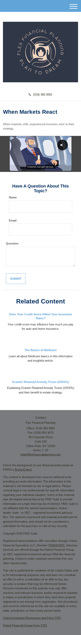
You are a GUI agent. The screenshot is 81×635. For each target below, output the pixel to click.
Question (12, 243)
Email (13, 220)
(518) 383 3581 (42, 94)
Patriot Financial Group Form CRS (25, 625)
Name (13, 197)
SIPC (61, 545)
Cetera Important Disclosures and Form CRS (32, 618)
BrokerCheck (23, 469)
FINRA (52, 545)
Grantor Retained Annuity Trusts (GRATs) (40, 382)
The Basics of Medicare (41, 350)
